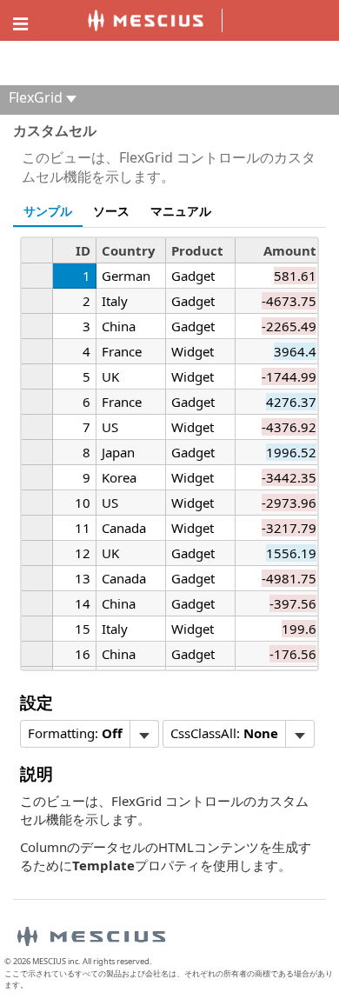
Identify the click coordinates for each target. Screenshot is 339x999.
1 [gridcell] (86, 275)
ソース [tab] (111, 211)
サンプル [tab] (47, 211)
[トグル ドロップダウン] (144, 734)
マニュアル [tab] (180, 211)
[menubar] (89, 734)
